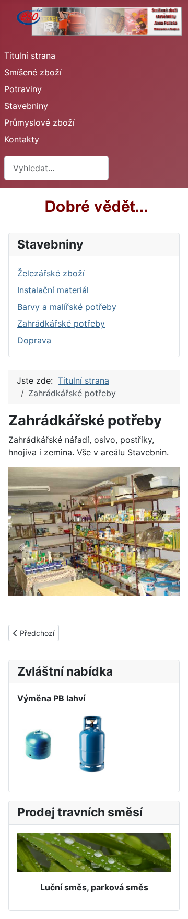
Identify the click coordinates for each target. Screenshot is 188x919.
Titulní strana (29, 55)
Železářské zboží (51, 273)
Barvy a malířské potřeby (66, 306)
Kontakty (21, 139)
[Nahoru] (170, 900)
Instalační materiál (53, 290)
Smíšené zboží (33, 72)
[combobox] (56, 168)
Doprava (34, 340)
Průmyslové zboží (39, 122)
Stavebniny (26, 105)
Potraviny (23, 89)
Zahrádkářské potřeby (61, 323)
